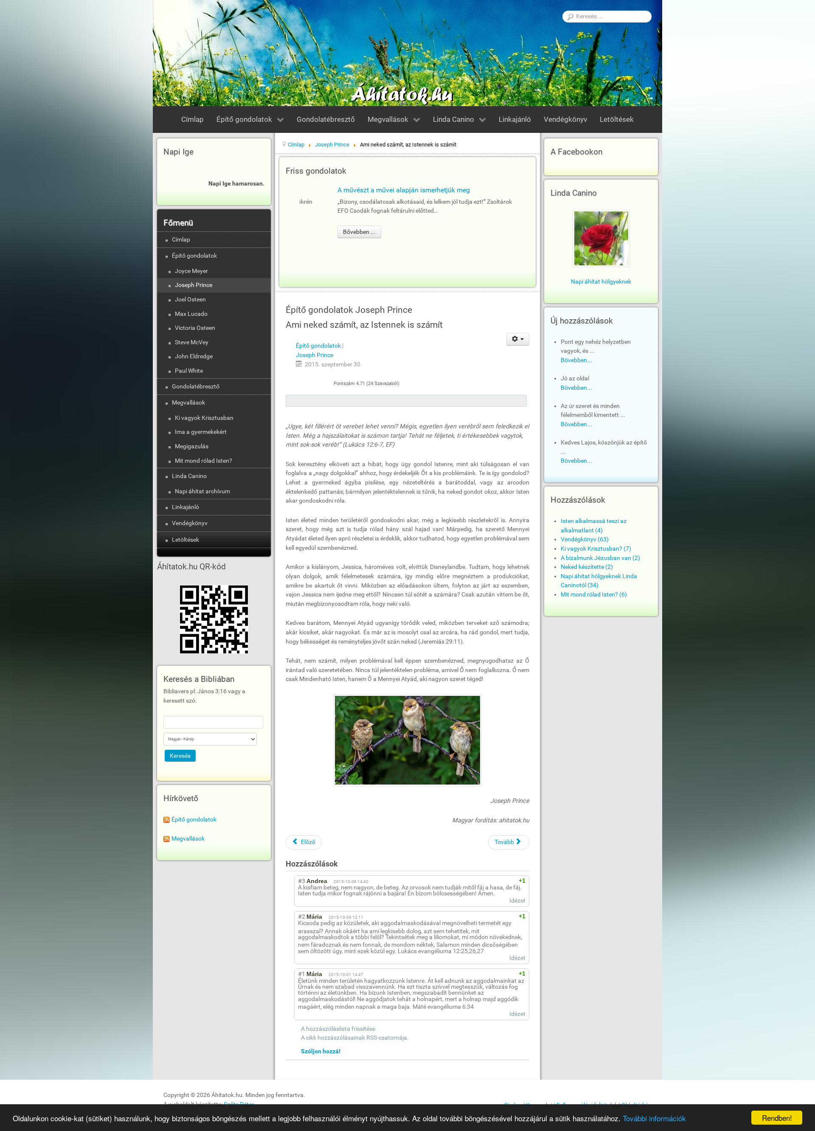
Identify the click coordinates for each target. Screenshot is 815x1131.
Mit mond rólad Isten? (203, 460)
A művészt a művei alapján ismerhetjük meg (370, 190)
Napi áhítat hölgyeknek (601, 281)
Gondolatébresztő (195, 386)
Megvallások (188, 402)
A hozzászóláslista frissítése (338, 1029)
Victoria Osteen (195, 328)
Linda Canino (189, 476)
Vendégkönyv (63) (585, 539)
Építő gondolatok (194, 255)
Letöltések (185, 539)
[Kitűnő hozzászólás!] (492, 880)
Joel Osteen (190, 299)
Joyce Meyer (191, 271)
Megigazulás (191, 446)
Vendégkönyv (190, 523)
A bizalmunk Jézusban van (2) (600, 558)
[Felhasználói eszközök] (518, 339)
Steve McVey (191, 342)
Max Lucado (191, 314)
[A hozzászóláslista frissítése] (353, 864)
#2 (301, 916)
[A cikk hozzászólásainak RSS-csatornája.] (345, 864)
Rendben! (777, 1117)
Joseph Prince (193, 285)
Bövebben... (576, 360)
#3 (301, 881)
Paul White (189, 370)
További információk (654, 1118)
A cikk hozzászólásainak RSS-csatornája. (355, 1037)
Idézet (517, 900)
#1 (301, 974)
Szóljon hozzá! (320, 1051)
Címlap (181, 239)
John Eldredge (194, 356)
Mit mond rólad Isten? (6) (594, 594)
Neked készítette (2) (587, 567)
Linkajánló (185, 507)
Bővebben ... (325, 231)
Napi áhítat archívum (202, 491)
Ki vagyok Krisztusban (204, 418)
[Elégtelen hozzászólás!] (500, 880)
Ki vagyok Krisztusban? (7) (596, 548)
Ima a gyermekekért (201, 432)
